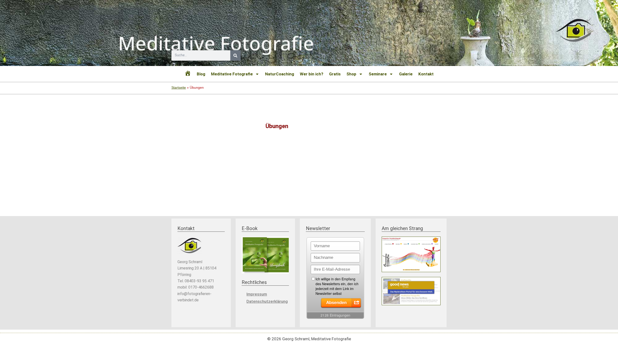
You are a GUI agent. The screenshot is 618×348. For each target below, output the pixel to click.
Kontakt (426, 74)
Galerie (406, 74)
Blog (201, 74)
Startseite (178, 87)
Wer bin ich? (311, 74)
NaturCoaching (279, 74)
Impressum (256, 294)
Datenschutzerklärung (267, 301)
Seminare (378, 74)
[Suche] (235, 55)
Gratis (335, 74)
